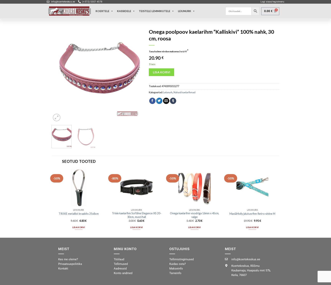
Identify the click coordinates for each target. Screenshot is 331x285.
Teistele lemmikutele (154, 11)
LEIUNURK (184, 11)
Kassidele (124, 11)
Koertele (102, 11)
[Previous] (58, 74)
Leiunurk (168, 92)
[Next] (136, 74)
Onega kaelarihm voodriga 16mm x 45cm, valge (194, 215)
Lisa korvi (161, 72)
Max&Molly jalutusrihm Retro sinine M (252, 213)
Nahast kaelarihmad (184, 92)
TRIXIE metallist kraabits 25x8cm (79, 213)
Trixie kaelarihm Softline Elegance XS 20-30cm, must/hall (136, 215)
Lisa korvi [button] (78, 227)
